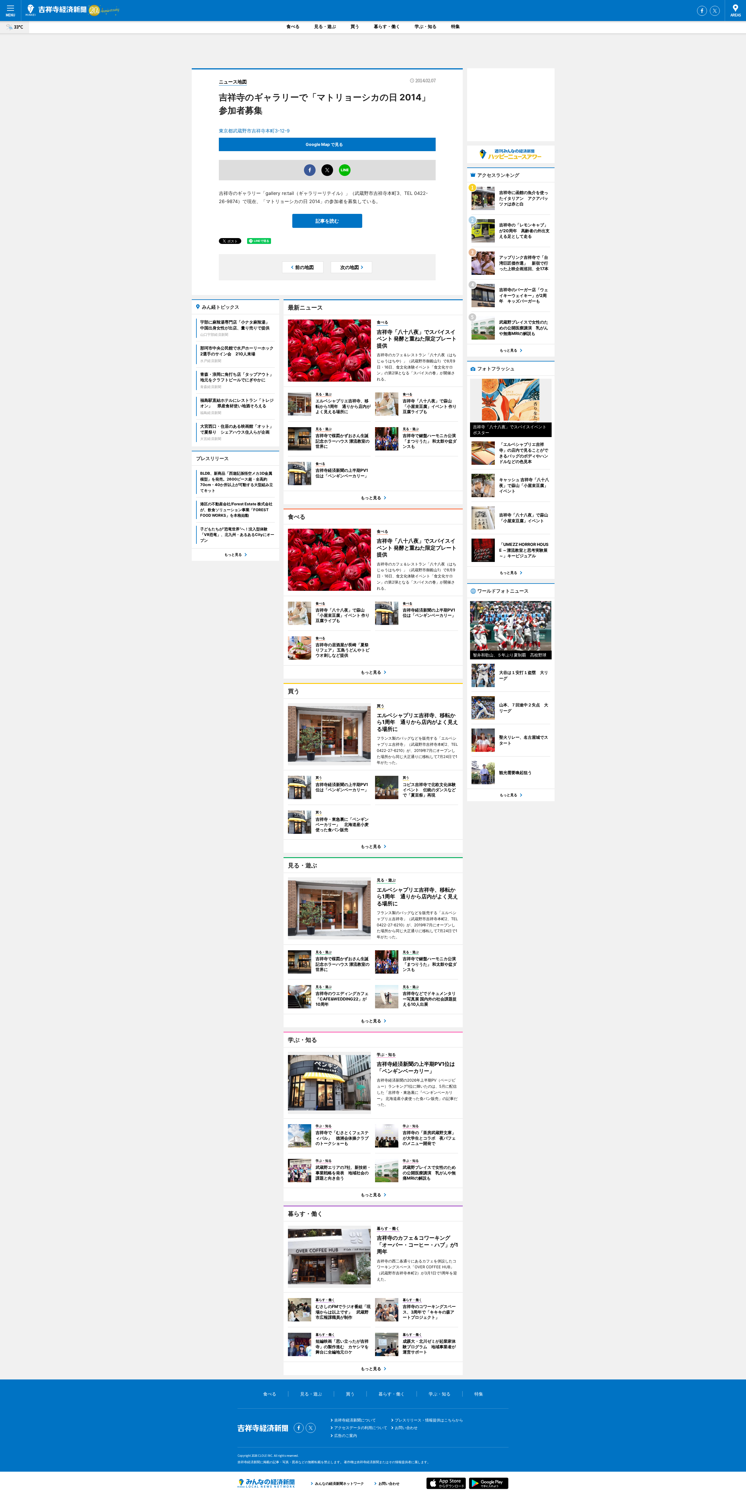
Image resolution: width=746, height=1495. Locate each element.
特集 (455, 26)
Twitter (715, 11)
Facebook (702, 11)
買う (355, 26)
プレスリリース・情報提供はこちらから (429, 1420)
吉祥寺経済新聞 (56, 10)
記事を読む (327, 221)
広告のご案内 (345, 1435)
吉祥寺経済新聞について (355, 1420)
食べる (293, 26)
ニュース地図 (233, 82)
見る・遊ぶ (325, 26)
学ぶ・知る (426, 26)
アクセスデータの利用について (360, 1427)
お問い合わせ (406, 1427)
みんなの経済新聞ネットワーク (266, 1483)
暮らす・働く (387, 26)
